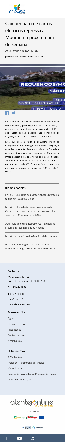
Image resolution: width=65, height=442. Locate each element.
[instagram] (32, 438)
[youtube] (19, 438)
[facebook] (6, 438)
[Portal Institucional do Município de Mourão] (17, 9)
